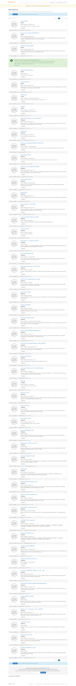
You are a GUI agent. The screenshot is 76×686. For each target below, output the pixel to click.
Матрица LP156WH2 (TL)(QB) (28, 456)
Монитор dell (24, 94)
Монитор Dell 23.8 (25, 229)
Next (66, 18)
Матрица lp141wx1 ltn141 (27, 634)
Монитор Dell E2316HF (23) (27, 430)
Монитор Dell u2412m (26, 155)
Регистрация (43, 672)
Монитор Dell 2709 (25, 82)
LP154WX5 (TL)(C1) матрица (27, 520)
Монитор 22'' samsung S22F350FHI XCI (30, 33)
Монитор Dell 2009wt (25, 305)
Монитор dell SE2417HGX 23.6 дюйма (30, 217)
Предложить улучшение (55, 683)
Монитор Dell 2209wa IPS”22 (27, 317)
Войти (66, 2)
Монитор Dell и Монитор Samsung (29, 507)
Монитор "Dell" (24, 21)
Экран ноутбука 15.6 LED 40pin (28, 204)
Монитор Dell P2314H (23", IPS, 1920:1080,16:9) (32, 368)
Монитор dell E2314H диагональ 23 (29, 494)
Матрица (23, 106)
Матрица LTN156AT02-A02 (27, 533)
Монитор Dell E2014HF (26, 179)
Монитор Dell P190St (26, 292)
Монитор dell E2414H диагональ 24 (29, 481)
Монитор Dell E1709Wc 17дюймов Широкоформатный (33, 583)
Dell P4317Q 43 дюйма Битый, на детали (30, 279)
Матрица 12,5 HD (25, 392)
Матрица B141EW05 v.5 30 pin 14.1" (29, 558)
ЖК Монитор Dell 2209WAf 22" (28, 546)
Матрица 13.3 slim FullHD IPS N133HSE (30, 166)
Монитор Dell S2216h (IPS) (27, 253)
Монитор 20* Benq (25, 405)
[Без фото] (14, 24)
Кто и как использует (59, 2)
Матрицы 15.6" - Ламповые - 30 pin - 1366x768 (32, 609)
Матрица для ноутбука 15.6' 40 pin (29, 443)
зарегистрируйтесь (17, 63)
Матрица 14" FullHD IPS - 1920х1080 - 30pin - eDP (32, 570)
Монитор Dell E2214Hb (26, 356)
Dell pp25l (23, 381)
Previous (56, 18)
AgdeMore (38, 59)
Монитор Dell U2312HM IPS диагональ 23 (30, 330)
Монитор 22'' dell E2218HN (27, 45)
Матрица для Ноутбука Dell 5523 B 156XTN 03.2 (32, 143)
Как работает (52, 2)
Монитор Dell (24, 131)
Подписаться (15, 14)
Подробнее (23, 28)
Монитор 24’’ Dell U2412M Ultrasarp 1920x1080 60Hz (33, 343)
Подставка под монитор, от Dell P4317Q (30, 266)
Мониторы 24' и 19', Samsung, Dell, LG (30, 240)
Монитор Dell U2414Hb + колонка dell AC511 (31, 118)
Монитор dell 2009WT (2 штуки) (28, 647)
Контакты (62, 683)
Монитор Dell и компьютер (27, 70)
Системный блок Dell (26, 418)
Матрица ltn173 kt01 (25, 622)
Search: (10, 18)
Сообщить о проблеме (46, 683)
